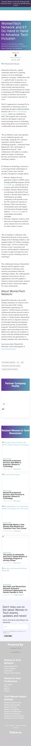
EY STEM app (9, 185)
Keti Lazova (18, 469)
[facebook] (7, 736)
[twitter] (23, 736)
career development (10, 369)
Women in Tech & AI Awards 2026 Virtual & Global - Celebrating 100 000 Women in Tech (15, 3)
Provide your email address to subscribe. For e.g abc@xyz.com (14, 632)
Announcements (7, 459)
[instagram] (18, 736)
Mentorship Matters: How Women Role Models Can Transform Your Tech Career (15, 526)
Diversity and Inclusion (11, 366)
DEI (22, 362)
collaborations (15, 211)
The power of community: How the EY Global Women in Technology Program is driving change (15, 557)
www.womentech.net (8, 349)
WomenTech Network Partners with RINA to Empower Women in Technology (12, 463)
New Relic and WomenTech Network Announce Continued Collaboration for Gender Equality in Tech (14, 589)
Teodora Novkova (19, 595)
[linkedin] (12, 736)
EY (2, 80)
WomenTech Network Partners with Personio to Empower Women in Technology (13, 495)
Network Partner (8, 362)
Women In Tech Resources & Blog (12, 44)
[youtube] (15, 739)
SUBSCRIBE (8, 636)
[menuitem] (10, 666)
